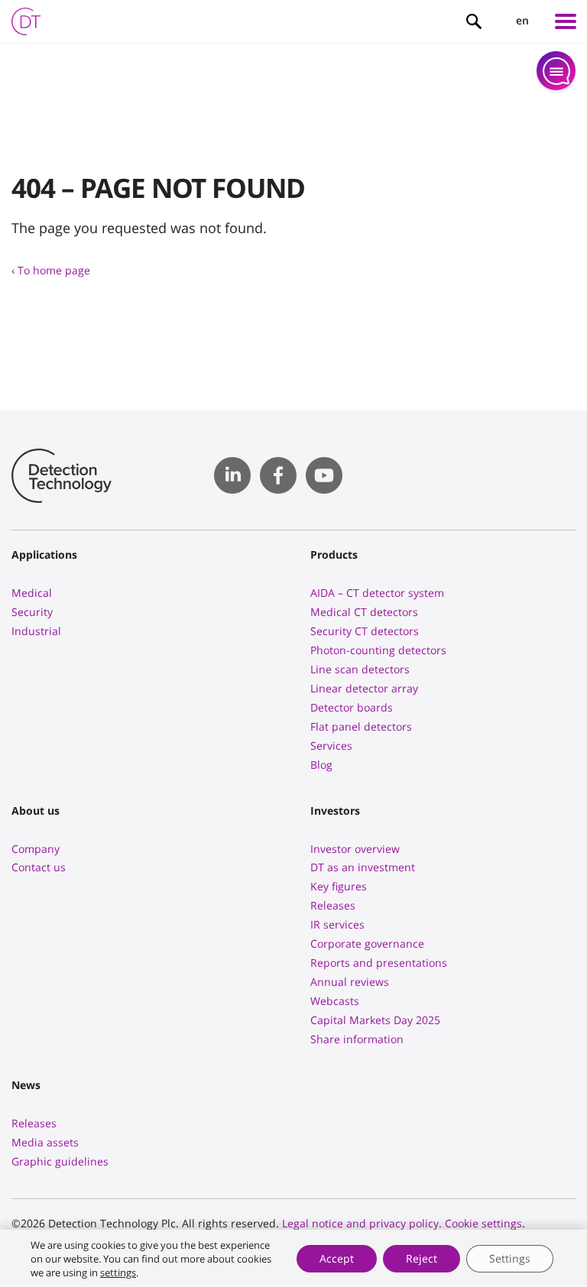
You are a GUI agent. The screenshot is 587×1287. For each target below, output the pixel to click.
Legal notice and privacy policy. (362, 1223)
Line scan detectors (360, 669)
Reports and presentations (378, 962)
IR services (337, 924)
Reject (421, 1258)
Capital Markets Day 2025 (375, 1020)
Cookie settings (483, 1223)
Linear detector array (364, 688)
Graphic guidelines (60, 1161)
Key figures (338, 886)
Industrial (36, 631)
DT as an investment (362, 867)
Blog (321, 764)
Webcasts (334, 1001)
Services (331, 745)
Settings (509, 1258)
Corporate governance (367, 943)
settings (118, 1272)
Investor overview (355, 848)
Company (35, 848)
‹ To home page (50, 270)
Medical (31, 592)
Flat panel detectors (361, 726)
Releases (332, 905)
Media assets (45, 1142)
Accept (336, 1258)
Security (32, 612)
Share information (357, 1039)
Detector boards (351, 707)
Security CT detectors (364, 631)
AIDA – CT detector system (377, 592)
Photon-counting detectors (378, 650)
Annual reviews (349, 981)
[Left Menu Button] (565, 21)
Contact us (38, 867)
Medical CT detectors (364, 612)
